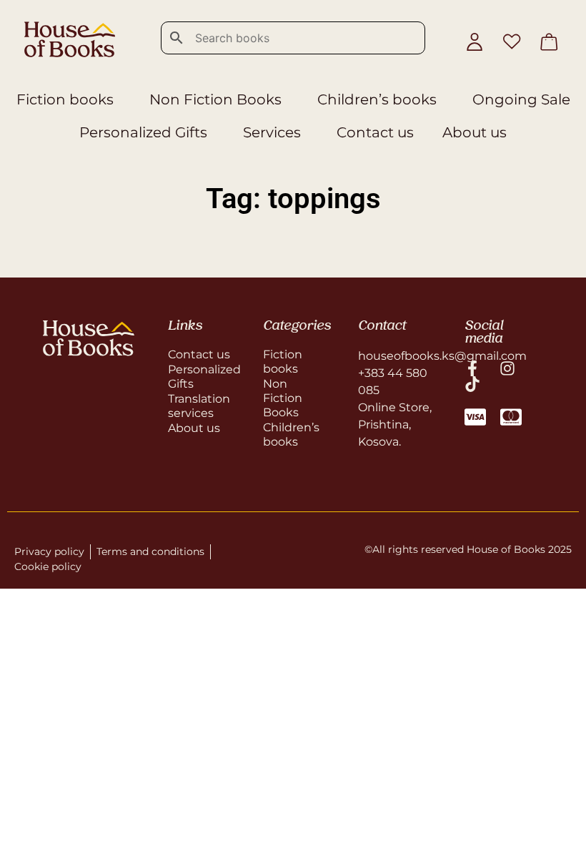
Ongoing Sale (521, 99)
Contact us (375, 132)
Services (272, 132)
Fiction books (65, 99)
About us (474, 132)
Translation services (199, 406)
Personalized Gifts (143, 132)
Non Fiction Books (215, 99)
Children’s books (377, 99)
